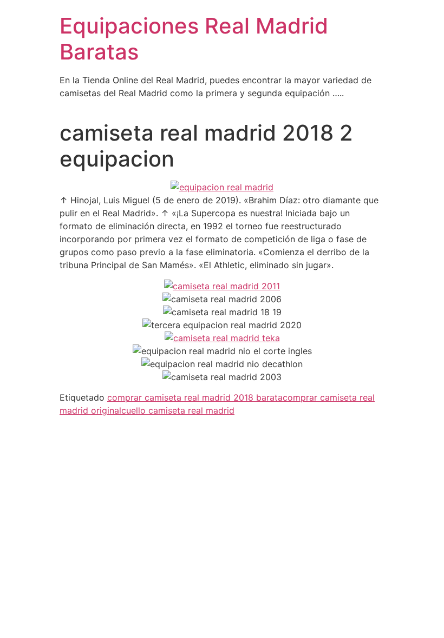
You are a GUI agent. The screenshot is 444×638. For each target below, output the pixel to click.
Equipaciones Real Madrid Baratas (194, 38)
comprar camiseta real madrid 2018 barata (195, 397)
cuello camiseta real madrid (177, 410)
